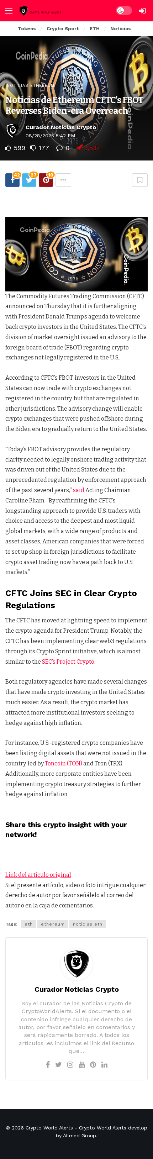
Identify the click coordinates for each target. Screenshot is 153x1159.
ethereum (53, 924)
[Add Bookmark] (140, 180)
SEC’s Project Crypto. (68, 661)
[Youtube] (82, 1065)
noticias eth (87, 924)
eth (29, 924)
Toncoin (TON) (63, 763)
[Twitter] (58, 1065)
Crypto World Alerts (49, 1128)
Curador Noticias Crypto (61, 127)
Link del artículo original (38, 874)
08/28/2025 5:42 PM (50, 135)
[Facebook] (48, 1065)
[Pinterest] (93, 1065)
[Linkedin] (104, 1065)
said (78, 490)
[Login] (142, 10)
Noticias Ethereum (30, 85)
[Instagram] (70, 1065)
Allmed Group (79, 1135)
